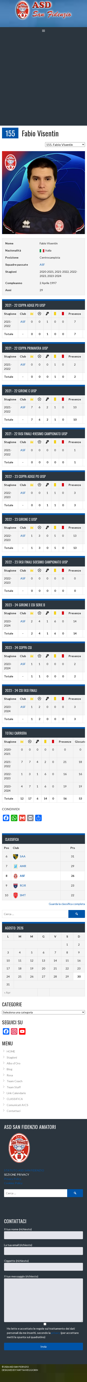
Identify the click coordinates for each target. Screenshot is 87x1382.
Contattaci (13, 1111)
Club (16, 848)
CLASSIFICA (15, 1099)
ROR (23, 885)
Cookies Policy (13, 1183)
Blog (9, 1069)
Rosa (10, 1075)
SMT (23, 895)
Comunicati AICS (17, 1105)
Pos (6, 848)
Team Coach (14, 1081)
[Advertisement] (43, 80)
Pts (72, 848)
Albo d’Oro (13, 1063)
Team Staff (14, 1087)
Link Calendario (16, 1093)
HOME (11, 1051)
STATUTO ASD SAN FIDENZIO (24, 1170)
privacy (55, 1332)
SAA (22, 856)
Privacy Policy (12, 1178)
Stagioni (12, 1057)
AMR (23, 866)
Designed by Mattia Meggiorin (20, 1370)
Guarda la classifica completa (67, 904)
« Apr (7, 992)
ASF (42, 264)
